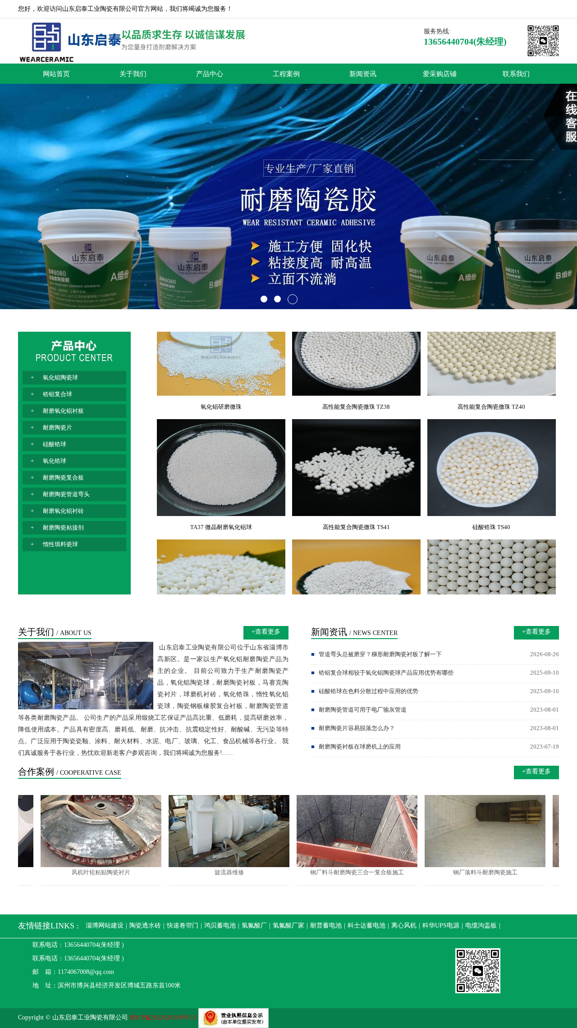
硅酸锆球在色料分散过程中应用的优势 (366, 691)
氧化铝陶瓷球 (60, 377)
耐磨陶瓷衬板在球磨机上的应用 (358, 746)
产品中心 (209, 74)
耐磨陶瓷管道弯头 (66, 494)
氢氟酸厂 (254, 925)
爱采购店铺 (440, 74)
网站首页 (56, 74)
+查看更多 (266, 631)
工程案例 (286, 74)
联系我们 (516, 74)
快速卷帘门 (182, 925)
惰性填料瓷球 (60, 544)
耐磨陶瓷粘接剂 (63, 527)
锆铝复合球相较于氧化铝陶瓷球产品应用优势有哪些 (384, 672)
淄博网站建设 (105, 925)
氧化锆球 (54, 460)
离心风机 (404, 925)
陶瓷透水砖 (145, 925)
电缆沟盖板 (481, 925)
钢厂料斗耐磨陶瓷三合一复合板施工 (335, 872)
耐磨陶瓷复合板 (63, 477)
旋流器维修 (207, 872)
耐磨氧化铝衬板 (63, 410)
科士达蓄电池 (366, 925)
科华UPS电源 (440, 925)
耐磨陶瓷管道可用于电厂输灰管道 (361, 709)
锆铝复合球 (57, 394)
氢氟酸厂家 (288, 925)
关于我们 (133, 74)
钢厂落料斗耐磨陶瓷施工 (463, 872)
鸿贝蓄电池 (220, 925)
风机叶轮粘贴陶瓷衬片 (79, 872)
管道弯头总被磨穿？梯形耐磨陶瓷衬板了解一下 (378, 654)
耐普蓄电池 (326, 925)
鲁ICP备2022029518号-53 (163, 1017)
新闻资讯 (362, 74)
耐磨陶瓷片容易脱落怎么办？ (355, 728)
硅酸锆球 (54, 444)
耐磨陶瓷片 (57, 427)
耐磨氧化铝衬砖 (63, 510)
